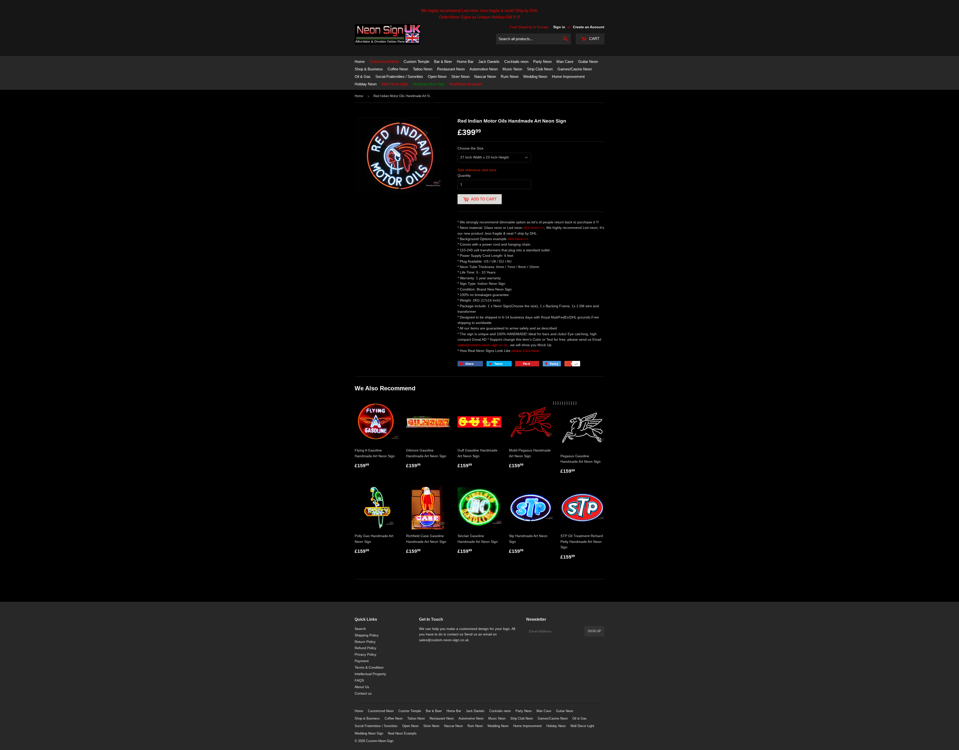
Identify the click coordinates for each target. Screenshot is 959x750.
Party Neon (542, 61)
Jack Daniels (488, 61)
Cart (593, 38)
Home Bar (465, 61)
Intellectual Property (370, 674)
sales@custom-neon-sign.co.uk (483, 345)
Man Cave (564, 61)
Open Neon (437, 76)
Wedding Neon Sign (429, 84)
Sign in (559, 27)
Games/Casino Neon (574, 69)
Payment (362, 661)
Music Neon (512, 69)
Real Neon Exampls (466, 84)
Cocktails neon (516, 61)
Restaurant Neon (451, 69)
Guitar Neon (588, 61)
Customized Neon (384, 61)
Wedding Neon (535, 76)
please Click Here (525, 351)
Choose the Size (470, 148)
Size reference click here (477, 170)
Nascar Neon (485, 76)
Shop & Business (369, 69)
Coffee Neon (398, 69)
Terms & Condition (369, 667)
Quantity (464, 175)
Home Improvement (568, 76)
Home (360, 61)
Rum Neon (509, 76)
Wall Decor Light (394, 84)
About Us (362, 687)
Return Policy (365, 642)
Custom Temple (416, 61)
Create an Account (588, 27)
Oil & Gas (363, 76)
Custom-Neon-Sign (379, 741)
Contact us (363, 693)
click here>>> (533, 228)
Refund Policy (365, 648)
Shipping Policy (367, 635)
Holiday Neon (366, 84)
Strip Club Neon (540, 69)
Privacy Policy (365, 654)
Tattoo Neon (422, 69)
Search (360, 629)
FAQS (359, 680)
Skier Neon (460, 76)
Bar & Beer (443, 61)
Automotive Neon (484, 69)
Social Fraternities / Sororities (399, 76)
